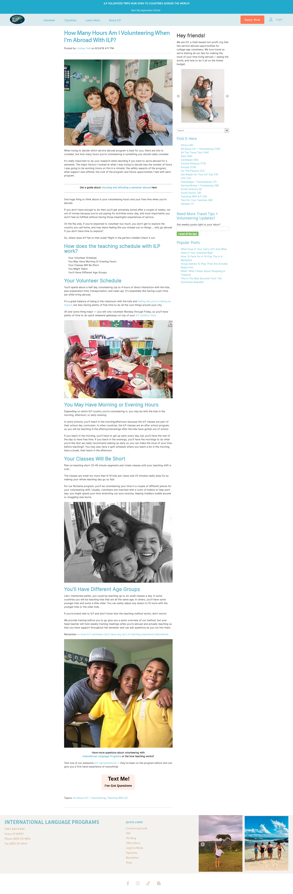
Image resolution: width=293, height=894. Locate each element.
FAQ (128, 833)
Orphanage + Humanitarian (199, 181)
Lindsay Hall (84, 48)
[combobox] (201, 130)
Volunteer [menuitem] (49, 20)
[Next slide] (284, 844)
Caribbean (189, 159)
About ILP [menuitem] (115, 20)
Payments (132, 852)
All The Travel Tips (195, 152)
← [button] (178, 96)
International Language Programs (102, 756)
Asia (186, 156)
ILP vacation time (146, 315)
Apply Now (252, 19)
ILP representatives (105, 762)
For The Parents (193, 170)
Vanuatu (187, 203)
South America (191, 189)
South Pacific (191, 192)
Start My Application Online (146, 10)
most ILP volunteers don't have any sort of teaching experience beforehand (124, 634)
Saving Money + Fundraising (200, 185)
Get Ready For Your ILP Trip (199, 174)
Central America (193, 163)
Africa (187, 145)
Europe (188, 167)
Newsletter (132, 857)
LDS (186, 178)
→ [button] (227, 96)
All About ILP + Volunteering (89, 797)
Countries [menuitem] (70, 20)
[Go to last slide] (203, 844)
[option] (202, 96)
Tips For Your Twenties (197, 200)
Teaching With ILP (117, 797)
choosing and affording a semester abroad (126, 187)
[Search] (227, 130)
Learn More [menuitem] (93, 20)
